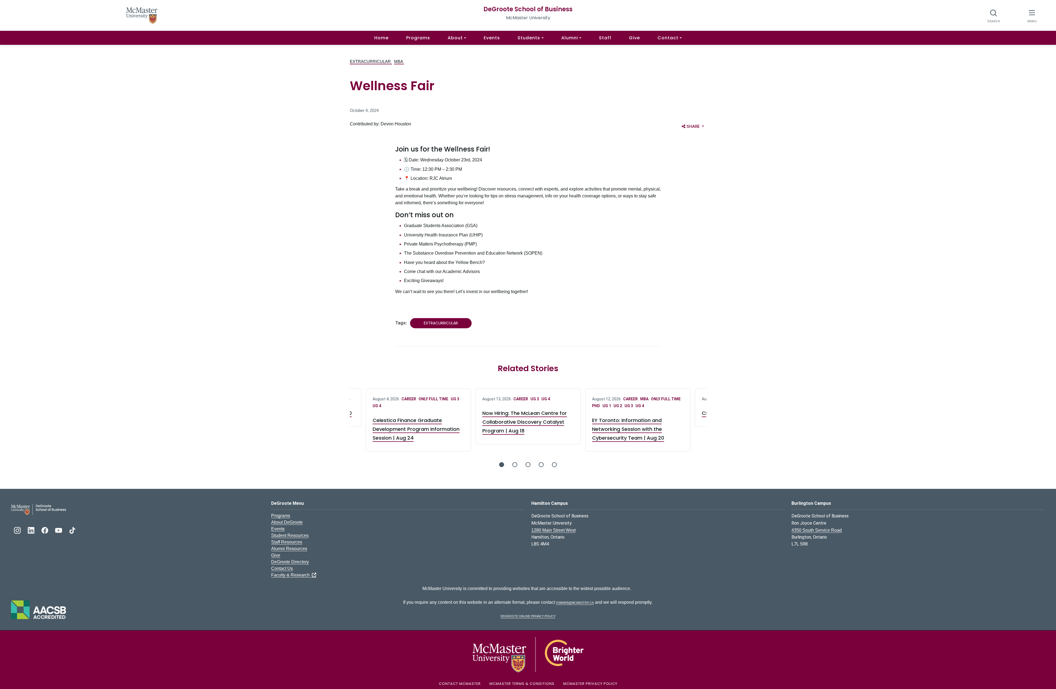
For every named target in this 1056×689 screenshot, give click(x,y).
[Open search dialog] (993, 15)
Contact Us (282, 568)
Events (492, 38)
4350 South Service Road (816, 530)
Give (634, 38)
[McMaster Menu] (1032, 15)
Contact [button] (668, 38)
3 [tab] (528, 464)
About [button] (455, 38)
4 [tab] (541, 464)
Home (381, 38)
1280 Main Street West (553, 530)
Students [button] (529, 38)
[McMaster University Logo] (528, 654)
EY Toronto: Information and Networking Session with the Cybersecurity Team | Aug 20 (628, 429)
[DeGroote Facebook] (45, 529)
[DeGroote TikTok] (72, 529)
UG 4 (377, 406)
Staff (605, 38)
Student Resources (290, 535)
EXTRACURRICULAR (371, 61)
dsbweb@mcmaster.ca (575, 602)
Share (696, 126)
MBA (399, 61)
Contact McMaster (460, 683)
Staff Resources (286, 542)
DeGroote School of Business (528, 9)
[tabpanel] (528, 416)
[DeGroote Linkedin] (31, 529)
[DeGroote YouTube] (59, 529)
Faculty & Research (291, 575)
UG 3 (455, 399)
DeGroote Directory (290, 562)
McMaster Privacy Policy (590, 683)
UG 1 (607, 406)
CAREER (409, 399)
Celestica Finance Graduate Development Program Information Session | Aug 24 (416, 429)
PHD (596, 406)
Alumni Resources (289, 548)
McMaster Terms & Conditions (522, 683)
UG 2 (618, 406)
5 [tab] (554, 464)
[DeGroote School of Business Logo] (38, 509)
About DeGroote (287, 522)
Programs (418, 38)
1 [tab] (501, 464)
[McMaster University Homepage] (142, 15)
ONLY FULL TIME (434, 399)
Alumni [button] (569, 38)
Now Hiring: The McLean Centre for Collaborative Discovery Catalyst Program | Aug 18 (524, 422)
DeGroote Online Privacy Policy (528, 615)
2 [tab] (514, 464)
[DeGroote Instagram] (18, 529)
